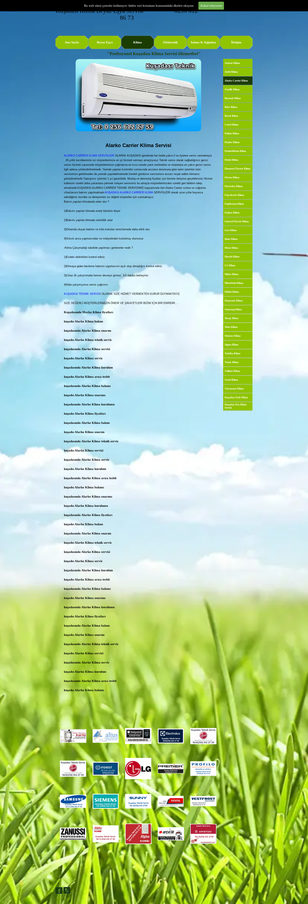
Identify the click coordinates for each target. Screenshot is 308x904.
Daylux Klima (232, 142)
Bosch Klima (231, 115)
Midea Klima (231, 274)
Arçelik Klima (232, 89)
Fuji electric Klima (234, 195)
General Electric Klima (237, 221)
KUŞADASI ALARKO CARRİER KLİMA (129, 192)
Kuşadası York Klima (236, 397)
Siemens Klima (233, 335)
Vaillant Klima (232, 371)
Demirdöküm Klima (235, 151)
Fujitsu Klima (232, 212)
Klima (137, 42)
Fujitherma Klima (234, 203)
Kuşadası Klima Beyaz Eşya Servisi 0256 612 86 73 (127, 14)
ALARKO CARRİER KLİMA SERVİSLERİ (89, 155)
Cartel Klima (231, 124)
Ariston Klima (232, 63)
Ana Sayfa (72, 42)
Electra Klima (232, 177)
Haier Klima (231, 239)
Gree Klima (231, 230)
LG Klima (230, 265)
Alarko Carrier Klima (236, 80)
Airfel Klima (231, 71)
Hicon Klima (231, 247)
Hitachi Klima (232, 256)
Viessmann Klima (234, 388)
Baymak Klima (233, 98)
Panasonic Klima (234, 300)
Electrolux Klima (234, 186)
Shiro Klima (231, 327)
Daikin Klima (232, 133)
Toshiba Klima (232, 353)
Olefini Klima (232, 291)
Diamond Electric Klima (237, 168)
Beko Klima (231, 107)
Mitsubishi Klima (234, 283)
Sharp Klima (231, 318)
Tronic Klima (232, 362)
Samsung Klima (233, 309)
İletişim (236, 42)
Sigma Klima (231, 344)
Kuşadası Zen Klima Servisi (236, 406)
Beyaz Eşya (105, 42)
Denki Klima (231, 159)
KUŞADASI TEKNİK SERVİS (82, 293)
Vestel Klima (231, 379)
